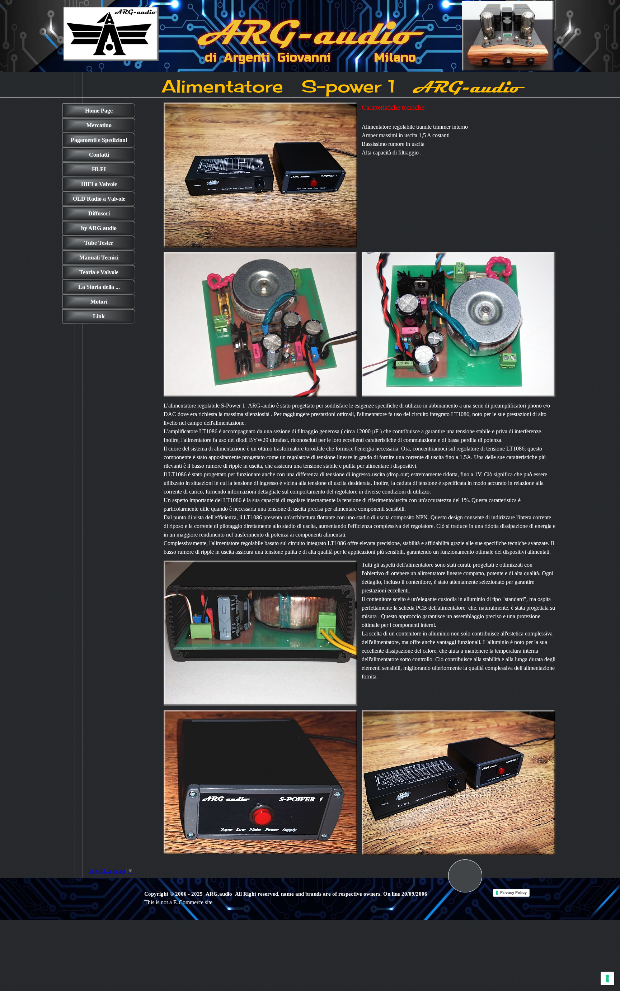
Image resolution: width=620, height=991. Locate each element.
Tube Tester (98, 243)
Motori (98, 302)
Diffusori (99, 213)
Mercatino (99, 125)
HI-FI (99, 169)
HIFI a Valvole (99, 184)
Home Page (99, 111)
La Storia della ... (99, 287)
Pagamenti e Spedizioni (99, 140)
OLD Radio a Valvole (99, 199)
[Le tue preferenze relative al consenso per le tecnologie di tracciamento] (607, 978)
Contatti (99, 155)
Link (99, 316)
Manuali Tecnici (98, 257)
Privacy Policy (513, 892)
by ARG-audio (99, 228)
